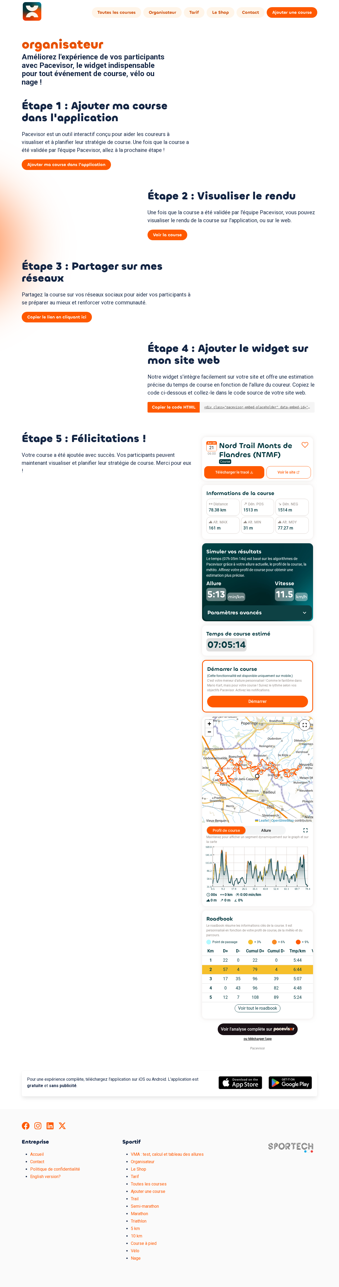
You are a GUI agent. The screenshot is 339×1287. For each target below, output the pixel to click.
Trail (135, 1198)
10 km (136, 1235)
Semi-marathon (145, 1206)
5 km (135, 1228)
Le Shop (220, 12)
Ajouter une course (292, 12)
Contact (250, 12)
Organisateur (162, 12)
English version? (45, 1176)
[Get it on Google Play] (290, 1087)
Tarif (194, 12)
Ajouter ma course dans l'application (66, 164)
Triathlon (138, 1221)
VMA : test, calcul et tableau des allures (167, 1154)
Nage (136, 1258)
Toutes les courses (116, 12)
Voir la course (167, 235)
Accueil (37, 1154)
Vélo (135, 1250)
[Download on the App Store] (240, 1087)
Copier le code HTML (173, 407)
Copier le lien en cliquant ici (56, 317)
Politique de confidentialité (55, 1169)
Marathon (139, 1213)
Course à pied (144, 1243)
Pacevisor (257, 1048)
